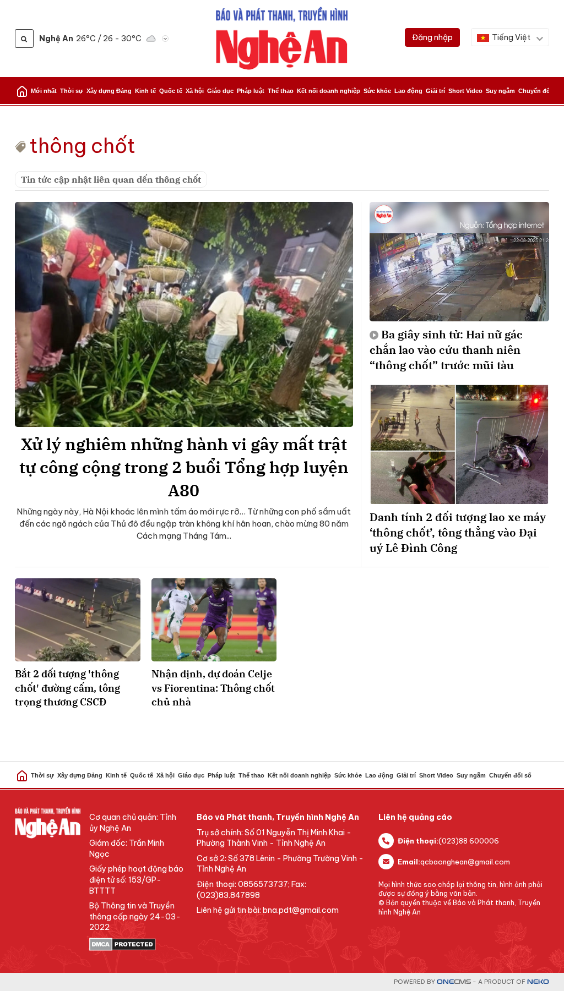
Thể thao (281, 90)
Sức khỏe (377, 90)
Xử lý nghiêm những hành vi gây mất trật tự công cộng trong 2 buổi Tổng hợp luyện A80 (184, 467)
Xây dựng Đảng (109, 90)
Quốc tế (170, 90)
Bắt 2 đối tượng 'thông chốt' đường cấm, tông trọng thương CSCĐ (67, 687)
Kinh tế (145, 90)
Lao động (408, 90)
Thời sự (71, 90)
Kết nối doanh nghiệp (328, 90)
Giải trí (435, 90)
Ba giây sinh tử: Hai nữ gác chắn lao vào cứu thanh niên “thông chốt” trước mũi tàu (446, 350)
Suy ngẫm (500, 90)
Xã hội (195, 90)
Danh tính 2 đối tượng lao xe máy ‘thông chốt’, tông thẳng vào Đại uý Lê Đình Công (458, 532)
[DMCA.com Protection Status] (137, 944)
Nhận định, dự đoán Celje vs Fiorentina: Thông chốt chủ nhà (213, 687)
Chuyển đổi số (539, 90)
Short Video (465, 90)
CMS (454, 981)
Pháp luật (250, 90)
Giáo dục (220, 90)
